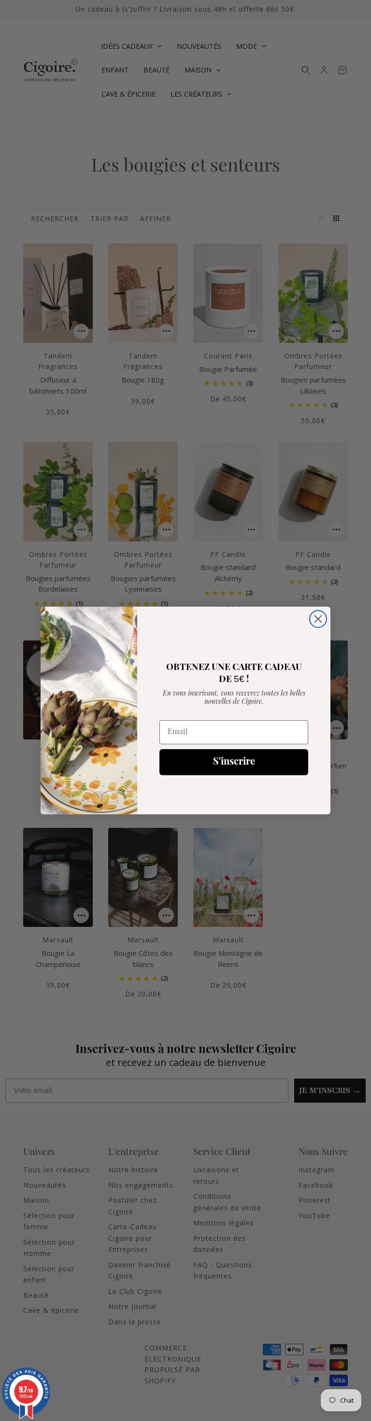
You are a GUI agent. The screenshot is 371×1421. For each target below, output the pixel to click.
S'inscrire (234, 762)
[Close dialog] (318, 619)
